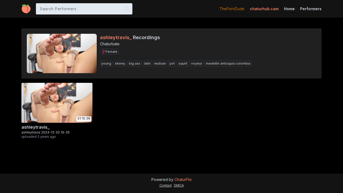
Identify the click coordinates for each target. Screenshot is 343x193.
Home (289, 8)
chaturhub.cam (264, 8)
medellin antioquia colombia (228, 63)
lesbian (160, 63)
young (106, 63)
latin (147, 63)
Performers (311, 8)
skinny (120, 63)
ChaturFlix (183, 179)
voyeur (196, 63)
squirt (182, 63)
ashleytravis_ (35, 127)
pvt (172, 63)
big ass (134, 63)
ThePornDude (231, 8)
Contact (165, 185)
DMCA (179, 185)
